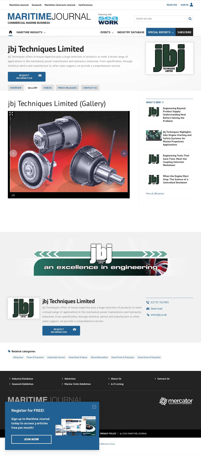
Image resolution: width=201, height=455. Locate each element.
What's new (153, 102)
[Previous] (13, 153)
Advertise (70, 378)
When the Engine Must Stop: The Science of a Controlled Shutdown (176, 179)
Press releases (67, 87)
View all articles (155, 193)
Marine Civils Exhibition (78, 383)
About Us (116, 378)
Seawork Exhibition (22, 383)
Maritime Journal (19, 4)
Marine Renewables (99, 357)
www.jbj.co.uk (159, 314)
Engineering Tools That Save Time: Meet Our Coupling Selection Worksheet (176, 160)
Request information (24, 77)
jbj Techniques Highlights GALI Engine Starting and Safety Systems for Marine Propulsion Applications (177, 138)
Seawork (36, 4)
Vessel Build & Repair (78, 357)
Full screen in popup (11, 114)
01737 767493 (160, 302)
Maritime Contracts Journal (60, 4)
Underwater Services (56, 357)
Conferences (86, 4)
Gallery (33, 87)
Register (172, 5)
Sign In (184, 5)
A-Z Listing (117, 383)
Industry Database (22, 378)
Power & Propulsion (35, 357)
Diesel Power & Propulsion (122, 357)
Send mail (157, 308)
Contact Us (90, 87)
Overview (16, 87)
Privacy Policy (108, 433)
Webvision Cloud (108, 444)
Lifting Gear (18, 357)
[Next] (124, 153)
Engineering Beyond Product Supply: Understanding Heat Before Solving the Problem (174, 114)
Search (190, 18)
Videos (48, 87)
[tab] (158, 102)
